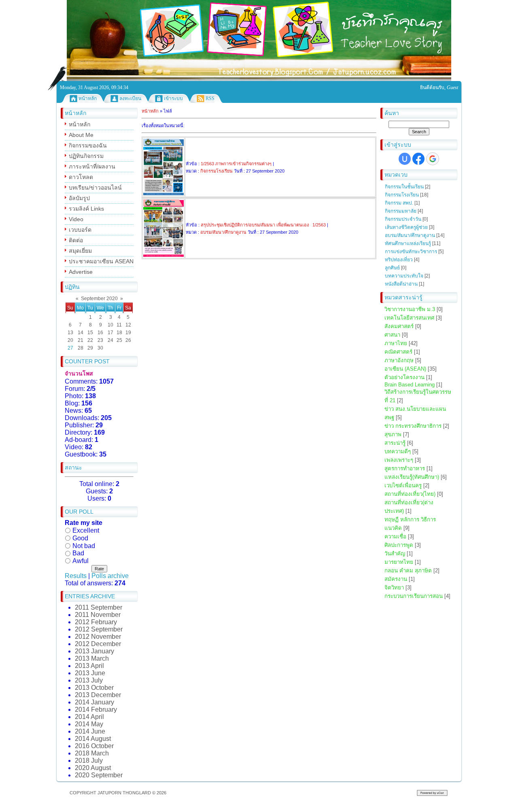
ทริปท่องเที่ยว (399, 259)
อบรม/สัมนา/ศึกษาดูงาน (410, 235)
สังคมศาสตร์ (399, 326)
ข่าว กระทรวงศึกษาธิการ (413, 426)
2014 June (90, 731)
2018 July (89, 760)
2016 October (94, 745)
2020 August (93, 767)
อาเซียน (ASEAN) (405, 369)
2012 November (98, 636)
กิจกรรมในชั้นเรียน (404, 187)
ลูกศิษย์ (392, 268)
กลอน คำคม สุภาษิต (408, 570)
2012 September (99, 629)
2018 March (92, 753)
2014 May (89, 724)
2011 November (98, 614)
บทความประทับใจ (404, 276)
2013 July (89, 680)
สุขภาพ (392, 434)
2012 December (98, 643)
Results (76, 575)
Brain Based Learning (409, 385)
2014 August (93, 738)
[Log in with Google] (432, 158)
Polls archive (110, 575)
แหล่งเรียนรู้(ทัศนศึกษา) (411, 477)
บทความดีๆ (397, 451)
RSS (210, 98)
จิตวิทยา (394, 588)
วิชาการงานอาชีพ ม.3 (409, 309)
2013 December (98, 694)
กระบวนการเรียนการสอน (413, 596)
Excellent (85, 530)
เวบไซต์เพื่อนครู (403, 485)
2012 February (96, 622)
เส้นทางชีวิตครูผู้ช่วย (406, 227)
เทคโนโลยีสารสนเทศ (409, 318)
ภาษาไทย (395, 343)
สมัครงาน (395, 579)
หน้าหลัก (88, 98)
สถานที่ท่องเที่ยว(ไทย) (409, 494)
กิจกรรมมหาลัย (400, 211)
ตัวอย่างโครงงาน (404, 377)
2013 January (94, 651)
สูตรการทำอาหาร (404, 468)
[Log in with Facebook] (418, 159)
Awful (80, 560)
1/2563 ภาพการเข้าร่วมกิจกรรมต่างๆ (236, 163)
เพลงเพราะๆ (398, 460)
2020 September (99, 775)
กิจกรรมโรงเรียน (402, 195)
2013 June (90, 673)
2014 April (89, 716)
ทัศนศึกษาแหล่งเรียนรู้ (408, 243)
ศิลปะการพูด (398, 545)
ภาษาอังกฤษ (399, 360)
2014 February (96, 709)
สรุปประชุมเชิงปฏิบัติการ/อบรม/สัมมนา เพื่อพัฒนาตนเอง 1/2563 (263, 224)
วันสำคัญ (394, 553)
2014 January (94, 702)
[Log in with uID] (405, 159)
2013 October (94, 687)
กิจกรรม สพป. (399, 203)
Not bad (83, 545)
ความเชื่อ (395, 536)
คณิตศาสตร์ (398, 352)
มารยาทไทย (398, 562)
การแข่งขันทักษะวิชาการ (411, 251)
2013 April (89, 665)
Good (80, 538)
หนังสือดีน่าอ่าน (401, 284)
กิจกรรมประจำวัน (403, 219)
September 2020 (99, 298)
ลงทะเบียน (130, 98)
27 (70, 348)
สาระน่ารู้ (394, 443)
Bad (78, 553)
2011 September (98, 607)
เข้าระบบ (173, 98)
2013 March (92, 658)
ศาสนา (392, 335)
